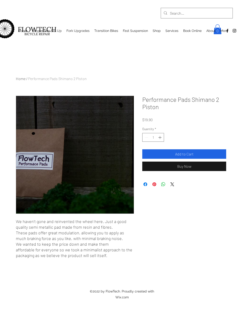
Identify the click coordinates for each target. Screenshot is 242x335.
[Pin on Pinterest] (154, 184)
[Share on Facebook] (145, 184)
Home (21, 78)
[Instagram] (234, 30)
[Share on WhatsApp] (163, 184)
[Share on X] (172, 184)
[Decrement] (146, 137)
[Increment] (160, 137)
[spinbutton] (153, 137)
